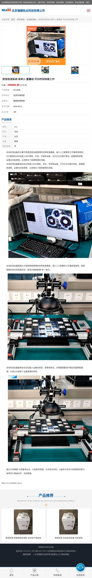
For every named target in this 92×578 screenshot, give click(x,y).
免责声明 (47, 554)
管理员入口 (56, 554)
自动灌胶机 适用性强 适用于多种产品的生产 (68, 538)
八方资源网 (38, 554)
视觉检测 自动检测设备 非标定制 (23, 538)
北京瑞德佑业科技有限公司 (56, 551)
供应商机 (21, 20)
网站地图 (65, 554)
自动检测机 (31, 20)
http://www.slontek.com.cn (12, 483)
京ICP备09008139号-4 (39, 551)
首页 (13, 20)
